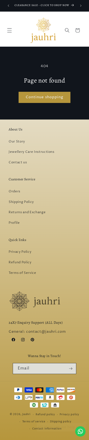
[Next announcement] (81, 6)
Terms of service (33, 421)
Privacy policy (69, 414)
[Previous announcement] (8, 6)
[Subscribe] (70, 368)
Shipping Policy (21, 202)
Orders (14, 191)
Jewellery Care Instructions (31, 152)
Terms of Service (22, 273)
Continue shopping (45, 97)
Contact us (18, 162)
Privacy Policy (20, 252)
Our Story (17, 141)
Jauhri (26, 414)
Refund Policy (20, 262)
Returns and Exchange (27, 212)
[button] (9, 30)
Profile (14, 223)
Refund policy (45, 414)
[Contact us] (80, 431)
